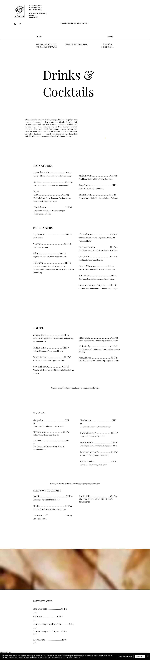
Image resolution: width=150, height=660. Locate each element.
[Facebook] (15, 24)
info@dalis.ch (32, 17)
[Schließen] (147, 656)
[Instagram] (20, 24)
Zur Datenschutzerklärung (71, 657)
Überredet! (139, 657)
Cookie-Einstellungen (125, 657)
